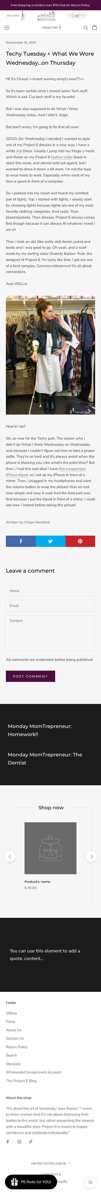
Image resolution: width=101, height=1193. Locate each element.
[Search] (86, 27)
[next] (91, 856)
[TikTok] (31, 1141)
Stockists (13, 1063)
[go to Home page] (16, 13)
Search (11, 1055)
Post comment (30, 676)
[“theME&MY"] (76, 13)
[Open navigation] (6, 27)
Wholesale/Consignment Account (33, 1072)
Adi (19, 150)
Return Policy (17, 1047)
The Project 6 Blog (21, 1080)
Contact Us (15, 1038)
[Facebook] (8, 1141)
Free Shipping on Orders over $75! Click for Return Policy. (50, 5)
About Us (13, 1030)
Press (10, 1021)
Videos (11, 1013)
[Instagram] (19, 1141)
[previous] (9, 856)
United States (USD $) (48, 1163)
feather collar (62, 157)
